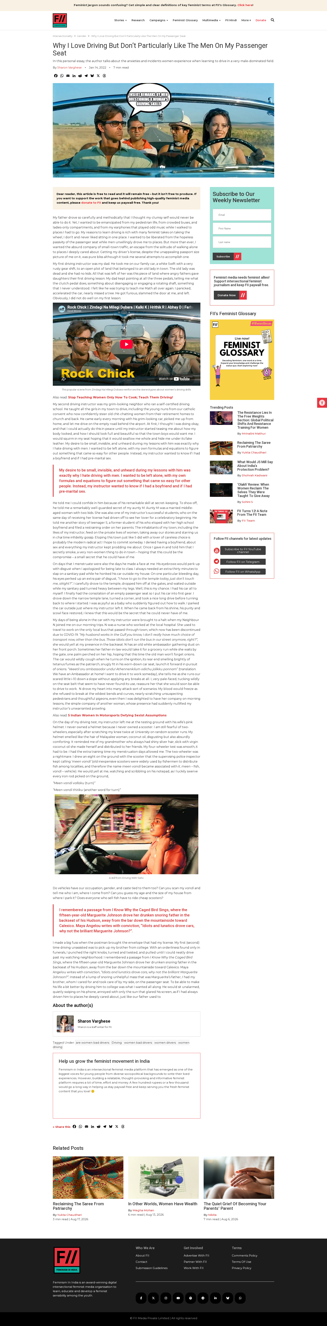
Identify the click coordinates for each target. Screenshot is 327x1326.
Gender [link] (81, 35)
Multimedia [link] (210, 20)
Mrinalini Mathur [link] (254, 433)
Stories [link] (119, 20)
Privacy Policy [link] (241, 1268)
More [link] (245, 20)
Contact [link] (141, 1262)
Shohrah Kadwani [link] (254, 475)
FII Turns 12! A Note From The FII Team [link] (252, 513)
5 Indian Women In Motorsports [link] (94, 715)
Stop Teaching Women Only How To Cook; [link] (103, 397)
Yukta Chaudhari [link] (254, 452)
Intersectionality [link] (62, 35)
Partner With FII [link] (195, 1262)
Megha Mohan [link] (143, 1210)
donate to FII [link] (91, 202)
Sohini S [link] (247, 502)
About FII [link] (142, 1255)
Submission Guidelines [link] (151, 1268)
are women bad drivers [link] (92, 1042)
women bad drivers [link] (138, 1042)
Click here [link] (244, 5)
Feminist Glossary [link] (185, 20)
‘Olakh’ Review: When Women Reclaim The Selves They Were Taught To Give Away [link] (253, 490)
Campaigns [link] (157, 20)
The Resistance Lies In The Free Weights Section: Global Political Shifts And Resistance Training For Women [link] (255, 420)
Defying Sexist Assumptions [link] (144, 715)
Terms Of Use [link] (241, 1262)
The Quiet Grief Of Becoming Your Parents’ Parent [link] (235, 1206)
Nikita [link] (212, 1215)
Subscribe (223, 256)
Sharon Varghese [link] (69, 67)
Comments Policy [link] (244, 1255)
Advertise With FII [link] (196, 1255)
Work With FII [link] (194, 1268)
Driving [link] (117, 1042)
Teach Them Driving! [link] (156, 397)
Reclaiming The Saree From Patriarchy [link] (254, 444)
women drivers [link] (165, 1042)
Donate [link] (261, 20)
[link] (322, 403)
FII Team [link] (248, 520)
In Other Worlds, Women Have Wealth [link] (162, 1203)
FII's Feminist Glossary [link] (233, 313)
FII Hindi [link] (231, 20)
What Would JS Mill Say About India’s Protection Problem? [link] (255, 465)
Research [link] (138, 20)
